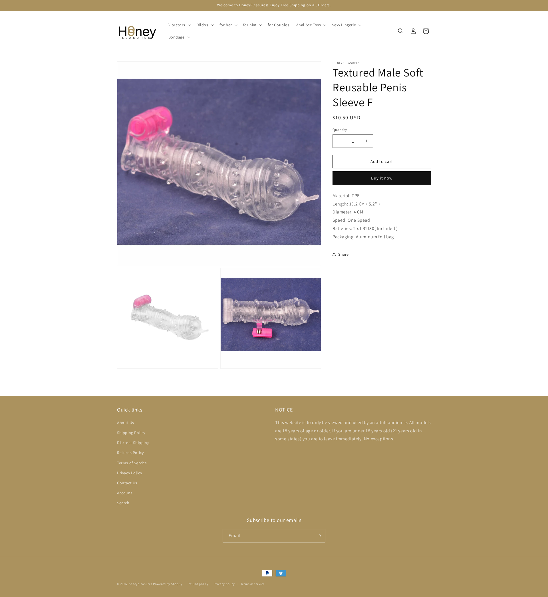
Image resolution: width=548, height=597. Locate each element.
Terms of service (253, 584)
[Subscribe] (319, 535)
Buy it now (382, 178)
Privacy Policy (129, 472)
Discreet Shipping (133, 442)
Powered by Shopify (167, 584)
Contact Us (127, 482)
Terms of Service (132, 462)
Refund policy (198, 584)
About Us (125, 422)
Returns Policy (130, 452)
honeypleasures (140, 584)
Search (123, 502)
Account (124, 492)
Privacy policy (224, 584)
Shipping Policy (131, 432)
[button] (179, 25)
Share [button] (343, 254)
